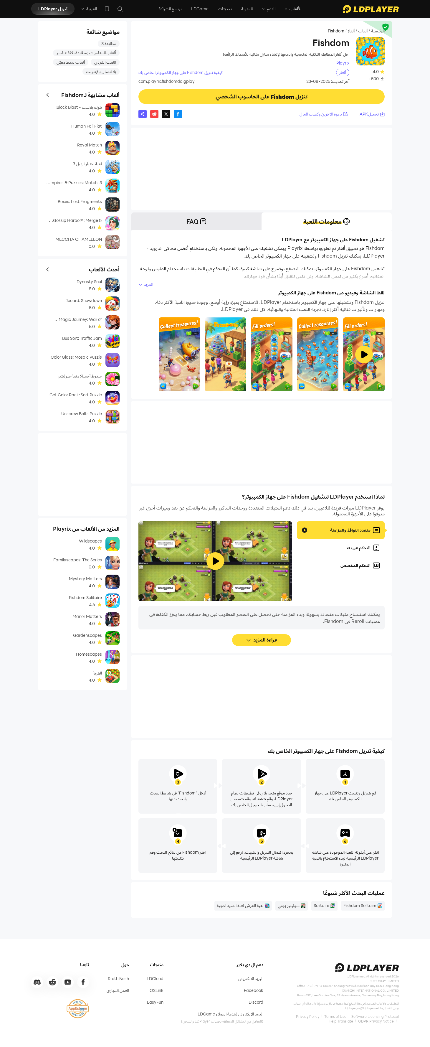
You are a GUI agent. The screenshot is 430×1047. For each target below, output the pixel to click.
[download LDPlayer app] (107, 9)
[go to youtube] (68, 982)
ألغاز (351, 31)
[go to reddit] (52, 982)
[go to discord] (37, 982)
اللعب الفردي (105, 62)
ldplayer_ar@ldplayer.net (362, 1008)
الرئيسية (378, 31)
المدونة (247, 8)
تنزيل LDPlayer (52, 8)
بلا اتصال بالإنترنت (101, 71)
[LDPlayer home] (371, 9)
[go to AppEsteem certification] (78, 1008)
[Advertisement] (261, 169)
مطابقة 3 (108, 43)
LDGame (200, 8)
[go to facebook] (83, 982)
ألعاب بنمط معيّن (71, 62)
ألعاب (363, 31)
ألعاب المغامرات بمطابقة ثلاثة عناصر (86, 52)
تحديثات (225, 8)
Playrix (342, 63)
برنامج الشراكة (170, 8)
